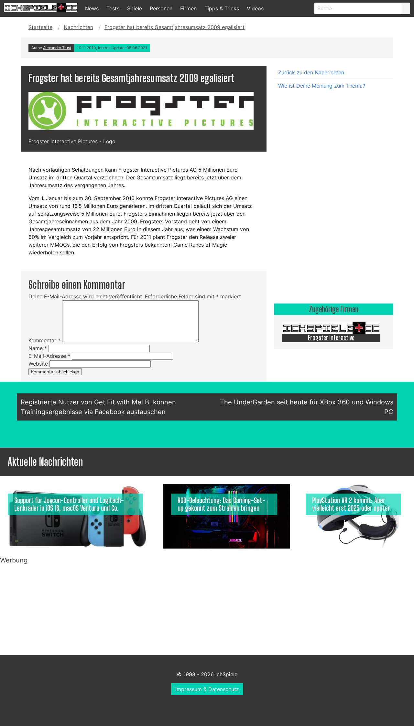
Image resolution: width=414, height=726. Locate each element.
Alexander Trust (57, 47)
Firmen (188, 8)
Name (37, 348)
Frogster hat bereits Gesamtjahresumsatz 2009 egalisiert (174, 27)
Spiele (134, 8)
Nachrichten (78, 27)
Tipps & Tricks (221, 8)
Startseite (40, 27)
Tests (112, 8)
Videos (255, 8)
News (92, 8)
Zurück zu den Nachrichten (311, 72)
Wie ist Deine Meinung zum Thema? (321, 85)
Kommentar (44, 340)
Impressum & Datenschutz (207, 689)
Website (38, 363)
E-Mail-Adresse (49, 356)
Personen (161, 8)
